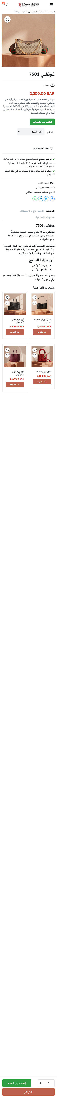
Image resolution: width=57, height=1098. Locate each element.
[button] (5, 4)
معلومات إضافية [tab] (45, 217)
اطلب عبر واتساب (42, 121)
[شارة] (28, 4)
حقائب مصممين (40, 192)
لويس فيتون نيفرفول (18, 321)
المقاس (50, 132)
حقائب (41, 12)
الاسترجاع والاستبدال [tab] (32, 210)
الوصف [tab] (50, 210)
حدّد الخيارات (42, 332)
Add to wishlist (41, 148)
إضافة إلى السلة (17, 1082)
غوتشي (31, 12)
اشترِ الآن (28, 1092)
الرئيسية (51, 12)
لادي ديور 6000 (43, 371)
